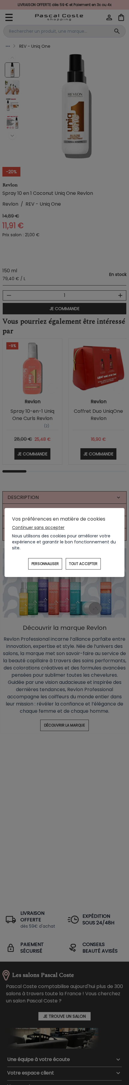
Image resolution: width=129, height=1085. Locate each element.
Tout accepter (83, 563)
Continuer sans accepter (38, 527)
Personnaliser (45, 563)
